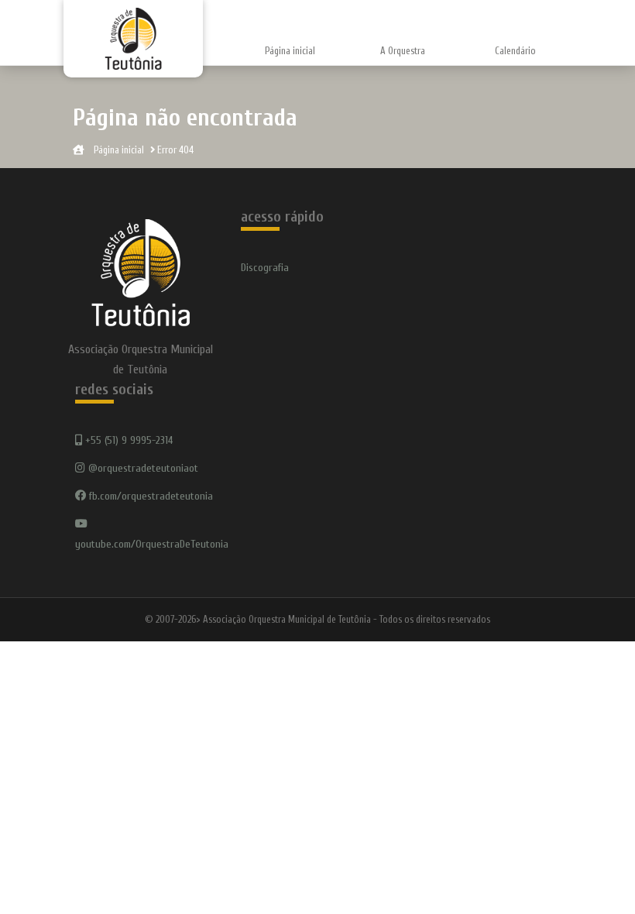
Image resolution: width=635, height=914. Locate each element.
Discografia (265, 267)
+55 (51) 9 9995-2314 (127, 440)
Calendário (515, 51)
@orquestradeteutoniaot (141, 468)
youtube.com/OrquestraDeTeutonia (151, 544)
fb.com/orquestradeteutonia (149, 496)
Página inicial (290, 51)
